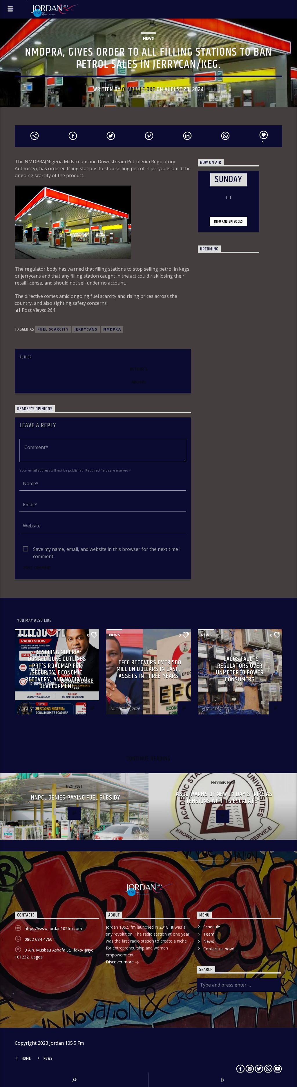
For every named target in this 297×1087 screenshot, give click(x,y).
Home (26, 1058)
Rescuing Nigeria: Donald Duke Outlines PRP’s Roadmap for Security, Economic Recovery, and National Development (57, 669)
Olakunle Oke (138, 89)
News (148, 38)
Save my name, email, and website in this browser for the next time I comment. (107, 549)
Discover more (120, 962)
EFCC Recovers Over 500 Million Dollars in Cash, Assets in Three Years (149, 669)
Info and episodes (228, 221)
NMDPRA (112, 329)
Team (208, 934)
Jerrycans (86, 329)
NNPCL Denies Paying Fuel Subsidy (75, 798)
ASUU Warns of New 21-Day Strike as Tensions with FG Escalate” (224, 797)
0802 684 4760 (38, 939)
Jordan (25, 634)
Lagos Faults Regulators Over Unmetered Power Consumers (240, 669)
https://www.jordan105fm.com (53, 928)
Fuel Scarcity (53, 329)
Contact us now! (218, 949)
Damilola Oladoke (126, 704)
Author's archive (139, 376)
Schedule (211, 927)
